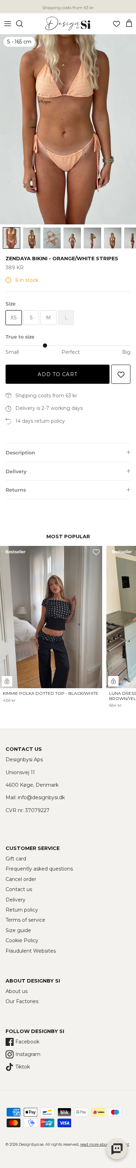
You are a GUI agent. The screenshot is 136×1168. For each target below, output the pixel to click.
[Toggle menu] (7, 23)
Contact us (19, 889)
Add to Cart (57, 374)
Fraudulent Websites (31, 951)
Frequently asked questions (39, 869)
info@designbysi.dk (41, 797)
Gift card (16, 859)
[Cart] (129, 23)
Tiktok (22, 1067)
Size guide (18, 930)
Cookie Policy (22, 940)
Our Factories (22, 1001)
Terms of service (25, 920)
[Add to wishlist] (120, 374)
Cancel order (21, 879)
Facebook (27, 1042)
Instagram (27, 1054)
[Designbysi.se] (68, 24)
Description (20, 453)
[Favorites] (116, 24)
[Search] (23, 23)
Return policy (22, 910)
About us (17, 991)
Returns (16, 490)
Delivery (16, 471)
